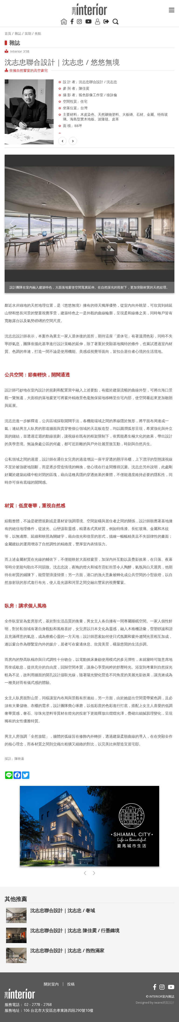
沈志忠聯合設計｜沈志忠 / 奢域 (62, 910)
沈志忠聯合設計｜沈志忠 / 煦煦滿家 (67, 950)
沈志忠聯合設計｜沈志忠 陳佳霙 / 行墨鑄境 (75, 930)
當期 (28, 33)
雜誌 (18, 33)
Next (165, 224)
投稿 (71, 984)
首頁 (8, 33)
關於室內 (51, 984)
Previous (12, 224)
